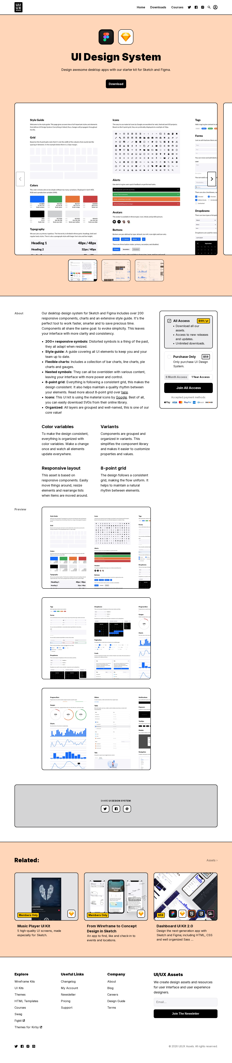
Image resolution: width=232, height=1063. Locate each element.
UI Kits (19, 988)
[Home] (18, 7)
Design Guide (116, 1001)
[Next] (211, 179)
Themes (20, 994)
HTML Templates (26, 1001)
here (124, 392)
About (111, 981)
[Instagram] (202, 7)
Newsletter (68, 994)
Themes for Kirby (26, 1027)
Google (121, 397)
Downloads (158, 7)
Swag (18, 1014)
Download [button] (116, 84)
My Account (69, 988)
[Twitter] (189, 7)
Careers (112, 994)
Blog (110, 988)
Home (141, 7)
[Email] (127, 808)
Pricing (65, 1001)
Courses (177, 7)
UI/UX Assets (186, 1046)
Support (66, 1007)
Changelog (68, 981)
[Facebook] (196, 7)
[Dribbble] (33, 1046)
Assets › (212, 860)
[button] (214, 7)
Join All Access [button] (188, 388)
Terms (111, 1007)
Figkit (18, 1020)
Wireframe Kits (24, 981)
